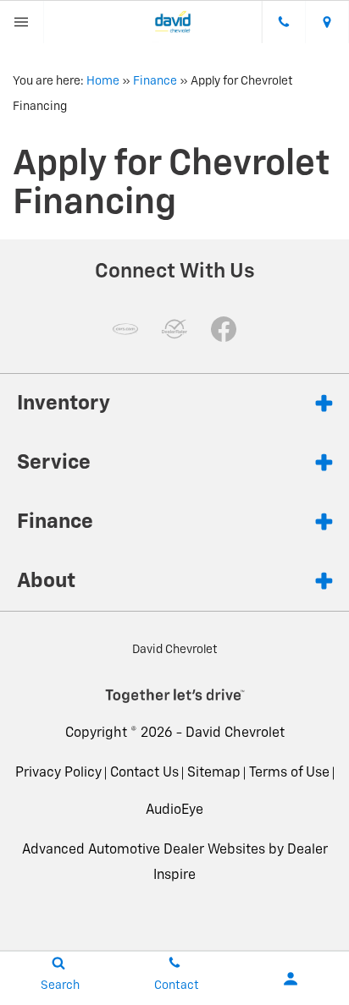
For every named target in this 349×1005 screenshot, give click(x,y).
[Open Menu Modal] (22, 22)
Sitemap (214, 773)
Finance (155, 81)
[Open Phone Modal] (284, 22)
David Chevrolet (235, 733)
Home (102, 81)
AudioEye (174, 810)
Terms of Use (289, 773)
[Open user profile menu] (291, 978)
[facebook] (223, 329)
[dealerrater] (174, 329)
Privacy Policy (58, 773)
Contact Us (144, 773)
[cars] (125, 329)
